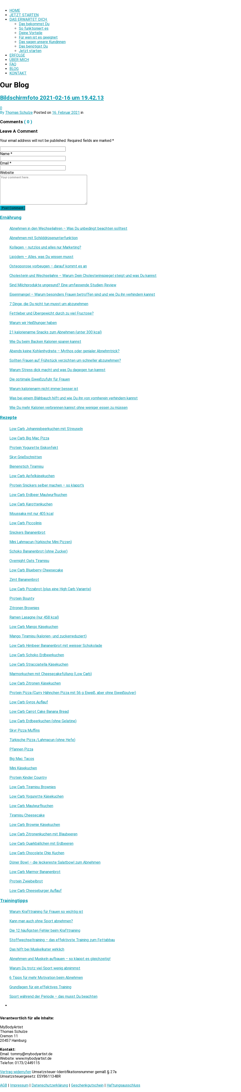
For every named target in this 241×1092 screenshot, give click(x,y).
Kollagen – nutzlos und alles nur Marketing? (45, 247)
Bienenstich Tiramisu (26, 466)
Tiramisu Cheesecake (27, 815)
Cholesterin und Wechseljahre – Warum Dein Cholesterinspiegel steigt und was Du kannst (83, 275)
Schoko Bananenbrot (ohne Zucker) (38, 551)
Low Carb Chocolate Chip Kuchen (36, 853)
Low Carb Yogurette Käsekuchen (36, 796)
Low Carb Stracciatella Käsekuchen (38, 664)
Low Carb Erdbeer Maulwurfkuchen (38, 495)
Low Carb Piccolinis (25, 523)
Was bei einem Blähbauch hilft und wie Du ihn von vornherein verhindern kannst (73, 398)
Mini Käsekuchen (23, 768)
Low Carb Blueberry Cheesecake (36, 570)
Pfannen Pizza (21, 749)
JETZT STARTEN (24, 15)
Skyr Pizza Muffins (24, 730)
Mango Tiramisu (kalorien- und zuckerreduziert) (48, 636)
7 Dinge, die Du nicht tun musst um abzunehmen (48, 304)
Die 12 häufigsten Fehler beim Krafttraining (44, 930)
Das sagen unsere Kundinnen (42, 42)
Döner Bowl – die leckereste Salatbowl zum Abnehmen (54, 862)
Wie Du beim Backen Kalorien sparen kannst (45, 341)
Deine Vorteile (30, 33)
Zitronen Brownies (24, 608)
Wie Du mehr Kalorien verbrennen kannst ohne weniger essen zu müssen (68, 407)
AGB (3, 1085)
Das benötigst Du (33, 46)
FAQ (12, 64)
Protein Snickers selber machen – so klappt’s (46, 485)
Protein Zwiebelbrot (26, 881)
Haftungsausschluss (123, 1085)
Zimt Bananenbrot (24, 579)
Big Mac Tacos (21, 758)
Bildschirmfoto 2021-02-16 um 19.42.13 (52, 97)
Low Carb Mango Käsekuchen (33, 626)
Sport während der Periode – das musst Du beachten (53, 996)
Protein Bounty (21, 598)
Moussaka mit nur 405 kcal (31, 513)
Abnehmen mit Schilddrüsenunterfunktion (43, 238)
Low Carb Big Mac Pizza (29, 438)
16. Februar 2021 (66, 112)
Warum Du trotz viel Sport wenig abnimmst (44, 968)
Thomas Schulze (19, 112)
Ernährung (10, 217)
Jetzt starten (30, 51)
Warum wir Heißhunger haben (33, 322)
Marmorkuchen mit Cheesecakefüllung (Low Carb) (50, 674)
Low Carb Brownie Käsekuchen (34, 824)
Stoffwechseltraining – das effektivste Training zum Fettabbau (62, 940)
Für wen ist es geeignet (38, 37)
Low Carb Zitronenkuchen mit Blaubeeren (43, 834)
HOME (14, 10)
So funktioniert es (33, 28)
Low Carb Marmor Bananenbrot (34, 872)
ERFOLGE (17, 55)
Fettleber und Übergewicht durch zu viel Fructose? (51, 313)
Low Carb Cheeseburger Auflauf (35, 890)
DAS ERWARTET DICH (28, 19)
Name (6, 154)
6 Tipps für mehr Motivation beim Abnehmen (46, 977)
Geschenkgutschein (87, 1085)
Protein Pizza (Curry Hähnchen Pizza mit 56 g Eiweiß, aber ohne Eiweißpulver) (72, 692)
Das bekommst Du (34, 24)
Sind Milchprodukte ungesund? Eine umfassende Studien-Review (62, 285)
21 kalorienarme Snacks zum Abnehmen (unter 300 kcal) (55, 332)
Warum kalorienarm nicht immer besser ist (43, 388)
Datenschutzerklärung (50, 1085)
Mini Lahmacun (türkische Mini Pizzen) (40, 542)
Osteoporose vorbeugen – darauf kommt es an (48, 266)
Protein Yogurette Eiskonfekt (33, 447)
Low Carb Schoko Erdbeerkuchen (36, 655)
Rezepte (8, 417)
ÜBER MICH (19, 59)
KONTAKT (18, 73)
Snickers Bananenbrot (27, 532)
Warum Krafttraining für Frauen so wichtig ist (46, 911)
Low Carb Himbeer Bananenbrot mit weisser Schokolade (55, 645)
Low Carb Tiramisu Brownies (32, 787)
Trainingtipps (14, 900)
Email (5, 163)
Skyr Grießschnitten (25, 457)
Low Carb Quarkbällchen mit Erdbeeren (41, 843)
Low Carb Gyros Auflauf (28, 702)
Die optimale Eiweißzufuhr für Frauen (39, 379)
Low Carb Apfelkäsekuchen (32, 476)
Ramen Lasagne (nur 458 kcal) (34, 617)
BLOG (14, 68)
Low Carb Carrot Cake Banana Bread (39, 711)
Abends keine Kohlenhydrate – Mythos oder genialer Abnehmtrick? (64, 351)
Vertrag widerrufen (15, 1072)
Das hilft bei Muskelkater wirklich (36, 949)
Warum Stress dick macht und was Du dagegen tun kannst (57, 370)
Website (7, 172)
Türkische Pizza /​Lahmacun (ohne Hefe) (42, 740)
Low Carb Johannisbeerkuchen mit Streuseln (46, 429)
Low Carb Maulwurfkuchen (31, 806)
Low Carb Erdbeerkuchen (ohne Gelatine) (42, 721)
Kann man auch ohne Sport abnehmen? (41, 921)
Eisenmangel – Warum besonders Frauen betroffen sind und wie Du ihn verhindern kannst (82, 294)
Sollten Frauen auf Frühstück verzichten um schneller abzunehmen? (65, 360)
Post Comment (12, 208)
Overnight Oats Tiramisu (29, 560)
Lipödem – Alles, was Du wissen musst (41, 257)
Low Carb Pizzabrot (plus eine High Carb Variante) (50, 589)
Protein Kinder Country (28, 777)
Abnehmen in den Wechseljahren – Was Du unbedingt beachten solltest (68, 228)
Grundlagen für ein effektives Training (40, 987)
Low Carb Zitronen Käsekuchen (35, 683)
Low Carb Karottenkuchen (30, 504)
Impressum (19, 1085)
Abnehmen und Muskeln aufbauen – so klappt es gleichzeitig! (60, 959)
